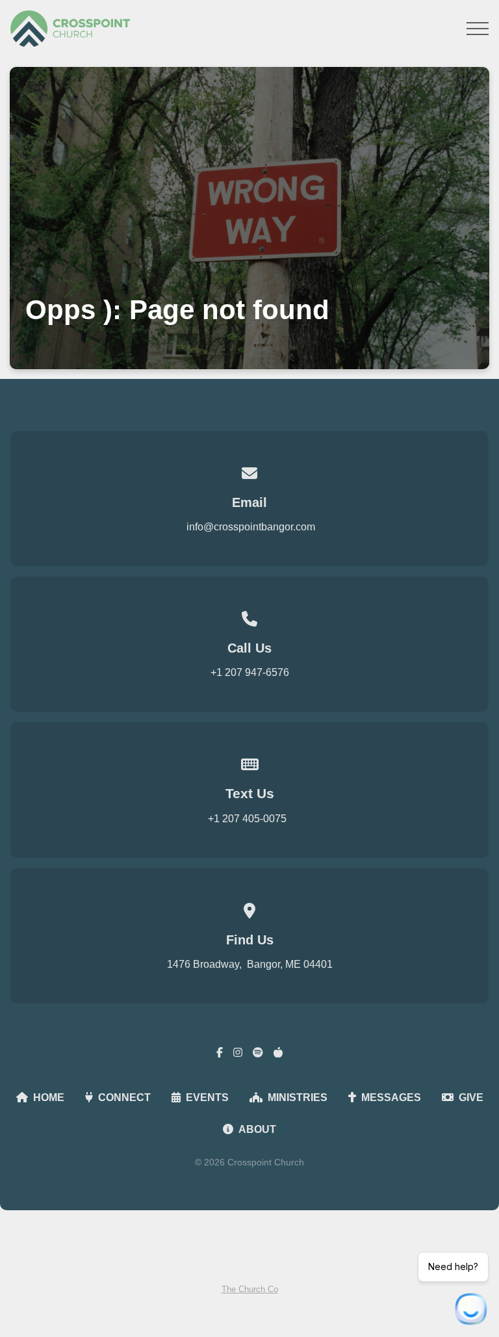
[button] (478, 29)
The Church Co (250, 1289)
